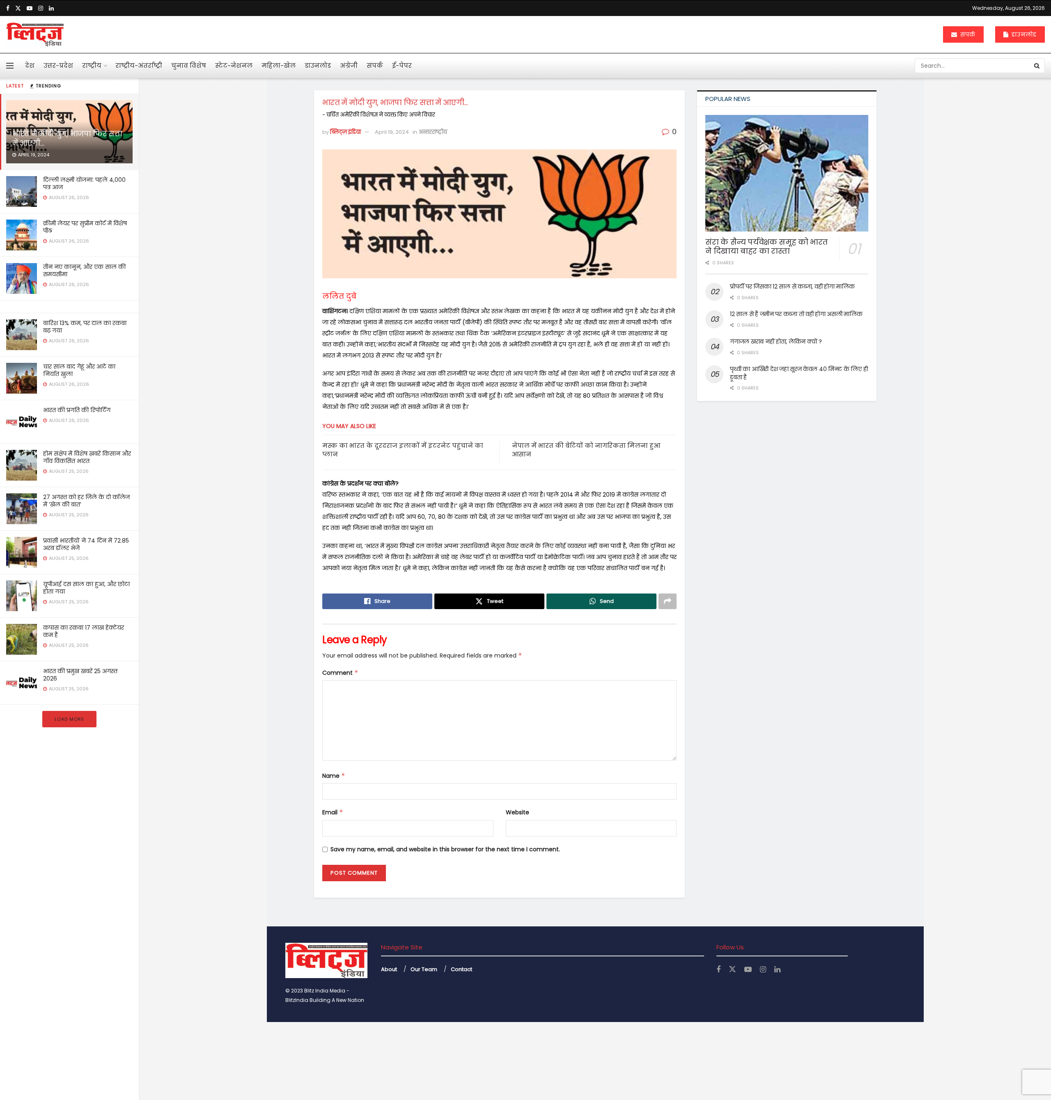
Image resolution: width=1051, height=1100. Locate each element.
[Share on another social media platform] (668, 601)
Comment (340, 673)
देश (29, 65)
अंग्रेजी (349, 65)
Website (517, 812)
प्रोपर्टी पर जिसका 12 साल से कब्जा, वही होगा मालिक (792, 286)
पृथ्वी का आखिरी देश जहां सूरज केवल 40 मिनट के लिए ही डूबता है (798, 373)
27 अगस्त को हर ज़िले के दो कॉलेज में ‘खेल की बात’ (86, 501)
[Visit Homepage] (35, 34)
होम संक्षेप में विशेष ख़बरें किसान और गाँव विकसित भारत (87, 457)
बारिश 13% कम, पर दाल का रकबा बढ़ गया (84, 327)
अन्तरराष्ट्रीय (432, 132)
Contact (461, 969)
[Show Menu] (10, 66)
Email (332, 812)
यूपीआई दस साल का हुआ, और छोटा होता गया (86, 588)
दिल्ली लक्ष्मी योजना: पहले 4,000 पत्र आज (84, 183)
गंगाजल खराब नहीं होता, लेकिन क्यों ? (776, 341)
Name (333, 776)
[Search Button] (1037, 65)
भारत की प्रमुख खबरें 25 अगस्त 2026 (80, 675)
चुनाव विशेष (188, 65)
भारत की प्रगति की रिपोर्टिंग (76, 410)
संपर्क (966, 34)
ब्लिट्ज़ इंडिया (345, 132)
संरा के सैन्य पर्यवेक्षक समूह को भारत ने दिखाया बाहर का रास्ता (766, 247)
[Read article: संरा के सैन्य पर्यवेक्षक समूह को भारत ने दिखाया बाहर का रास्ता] (786, 173)
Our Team (424, 969)
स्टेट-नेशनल (233, 65)
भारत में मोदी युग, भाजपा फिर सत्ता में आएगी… (67, 138)
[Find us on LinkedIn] (51, 8)
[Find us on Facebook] (7, 8)
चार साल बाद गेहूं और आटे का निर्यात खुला (79, 370)
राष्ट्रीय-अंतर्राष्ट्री (138, 65)
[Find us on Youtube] (29, 8)
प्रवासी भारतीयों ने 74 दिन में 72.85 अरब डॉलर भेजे (86, 544)
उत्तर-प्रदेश (58, 65)
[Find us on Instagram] (40, 8)
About (389, 969)
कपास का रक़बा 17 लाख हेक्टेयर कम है (83, 631)
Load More (69, 719)
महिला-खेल (279, 65)
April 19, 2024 (392, 132)
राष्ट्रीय (91, 65)
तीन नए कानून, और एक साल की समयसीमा (84, 270)
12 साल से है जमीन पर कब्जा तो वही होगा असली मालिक (796, 314)
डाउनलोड (1023, 34)
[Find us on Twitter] (18, 8)
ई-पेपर (402, 65)
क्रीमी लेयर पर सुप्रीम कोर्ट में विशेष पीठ (85, 227)
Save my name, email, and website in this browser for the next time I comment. (445, 849)
